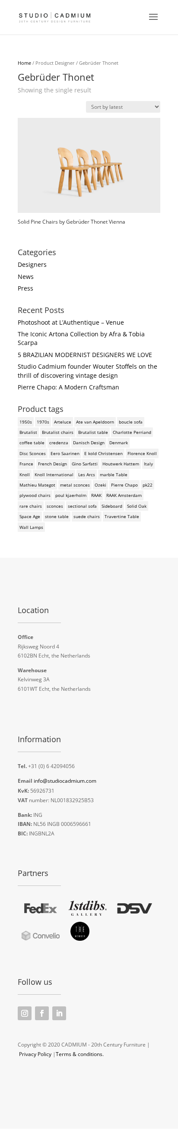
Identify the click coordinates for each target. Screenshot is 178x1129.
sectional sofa (82, 506)
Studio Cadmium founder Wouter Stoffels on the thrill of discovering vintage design (87, 370)
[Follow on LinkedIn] (59, 1013)
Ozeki (100, 485)
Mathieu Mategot (37, 485)
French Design (52, 464)
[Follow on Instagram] (25, 1013)
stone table (57, 516)
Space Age (29, 516)
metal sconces (75, 485)
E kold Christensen (103, 453)
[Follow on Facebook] (42, 1013)
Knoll (24, 474)
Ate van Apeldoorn (95, 422)
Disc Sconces (32, 453)
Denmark (118, 443)
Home (24, 63)
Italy (148, 464)
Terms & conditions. (80, 1054)
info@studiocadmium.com (65, 780)
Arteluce (62, 422)
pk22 (148, 485)
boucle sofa (131, 422)
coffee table (31, 443)
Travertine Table (122, 516)
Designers (32, 264)
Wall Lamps (31, 527)
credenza (58, 443)
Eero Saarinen (65, 453)
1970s (43, 422)
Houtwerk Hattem (120, 464)
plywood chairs (35, 495)
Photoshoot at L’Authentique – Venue (71, 322)
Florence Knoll (142, 453)
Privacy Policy (35, 1054)
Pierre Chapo (124, 485)
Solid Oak (136, 506)
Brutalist (28, 432)
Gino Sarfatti (85, 464)
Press (25, 288)
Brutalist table (93, 432)
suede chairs (86, 516)
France (26, 464)
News (26, 276)
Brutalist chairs (57, 432)
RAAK (96, 495)
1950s (25, 422)
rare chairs (30, 506)
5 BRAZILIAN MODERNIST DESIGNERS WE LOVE (85, 355)
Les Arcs (86, 474)
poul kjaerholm (70, 495)
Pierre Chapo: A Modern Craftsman (68, 387)
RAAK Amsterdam (124, 495)
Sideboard (112, 506)
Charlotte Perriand (132, 432)
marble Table (113, 474)
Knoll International (54, 474)
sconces (55, 506)
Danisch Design (89, 443)
